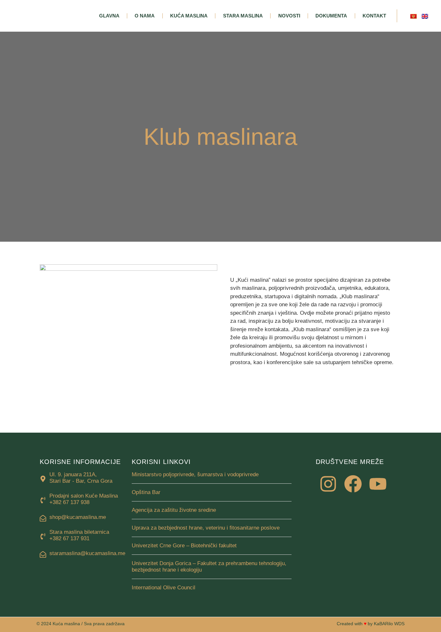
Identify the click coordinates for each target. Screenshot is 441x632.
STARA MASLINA (243, 15)
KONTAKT (374, 15)
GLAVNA (109, 15)
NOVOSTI (289, 15)
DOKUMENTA (331, 15)
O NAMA (145, 15)
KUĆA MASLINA (189, 15)
